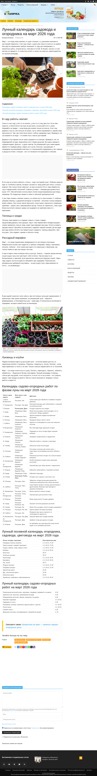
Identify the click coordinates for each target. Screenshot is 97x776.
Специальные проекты (30, 21)
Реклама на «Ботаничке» (40, 770)
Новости (71, 260)
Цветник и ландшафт (33, 639)
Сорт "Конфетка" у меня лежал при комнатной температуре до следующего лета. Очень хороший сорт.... (80, 111)
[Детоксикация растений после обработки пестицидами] (71, 198)
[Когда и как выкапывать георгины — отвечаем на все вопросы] (71, 45)
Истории (71, 264)
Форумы (44, 5)
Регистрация (8, 1)
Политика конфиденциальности (76, 770)
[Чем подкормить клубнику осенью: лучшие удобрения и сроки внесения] (71, 218)
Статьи (3, 5)
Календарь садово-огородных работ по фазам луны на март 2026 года (27, 107)
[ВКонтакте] (18, 647)
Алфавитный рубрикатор (77, 281)
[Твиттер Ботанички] (93, 1)
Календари (18, 21)
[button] (94, 5)
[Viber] (34, 647)
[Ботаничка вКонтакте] (88, 1)
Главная (3, 21)
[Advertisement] (32, 668)
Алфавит (10, 21)
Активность (14, 1)
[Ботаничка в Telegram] (91, 1)
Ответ (53, 5)
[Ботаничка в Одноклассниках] (85, 1)
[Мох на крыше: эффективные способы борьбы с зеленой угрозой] (71, 188)
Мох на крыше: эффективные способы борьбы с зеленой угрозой (85, 188)
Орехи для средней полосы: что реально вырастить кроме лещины (85, 54)
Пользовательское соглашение (57, 770)
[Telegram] (26, 647)
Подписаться (36, 728)
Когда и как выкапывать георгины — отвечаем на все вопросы (85, 44)
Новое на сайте (72, 28)
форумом (12, 710)
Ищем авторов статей (76, 241)
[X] (31, 647)
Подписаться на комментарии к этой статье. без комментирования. (28, 728)
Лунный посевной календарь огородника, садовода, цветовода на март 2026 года (31, 110)
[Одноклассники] (21, 647)
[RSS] (96, 1)
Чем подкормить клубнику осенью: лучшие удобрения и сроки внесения (85, 218)
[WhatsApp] (29, 647)
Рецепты (21, 5)
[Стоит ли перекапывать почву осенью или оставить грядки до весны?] (71, 36)
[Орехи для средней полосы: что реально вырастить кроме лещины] (71, 55)
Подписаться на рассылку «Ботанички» (15, 737)
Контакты (89, 770)
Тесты (13, 5)
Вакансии (29, 770)
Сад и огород (20, 639)
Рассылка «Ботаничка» (19, 770)
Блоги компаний (32, 5)
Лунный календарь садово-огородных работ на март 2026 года (24, 113)
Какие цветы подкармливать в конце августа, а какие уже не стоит (86, 73)
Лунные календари (21, 642)
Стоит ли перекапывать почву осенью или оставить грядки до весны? (85, 35)
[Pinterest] (23, 647)
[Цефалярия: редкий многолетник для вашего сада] (71, 64)
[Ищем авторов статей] (80, 236)
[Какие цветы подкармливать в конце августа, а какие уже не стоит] (71, 73)
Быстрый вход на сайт (9, 724)
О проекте (8, 770)
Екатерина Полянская (7, 37)
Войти (2, 1)
